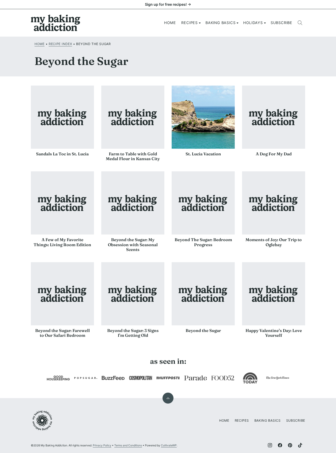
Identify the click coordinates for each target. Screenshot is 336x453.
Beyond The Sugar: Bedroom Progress (203, 242)
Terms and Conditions (128, 445)
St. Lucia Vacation (203, 153)
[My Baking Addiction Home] (56, 23)
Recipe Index (60, 44)
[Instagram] (270, 445)
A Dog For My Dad (274, 153)
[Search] (300, 23)
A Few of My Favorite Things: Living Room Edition (62, 242)
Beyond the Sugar (203, 330)
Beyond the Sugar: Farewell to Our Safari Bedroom (62, 333)
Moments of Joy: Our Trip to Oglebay (273, 242)
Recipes (189, 22)
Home (170, 22)
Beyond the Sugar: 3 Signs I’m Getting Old (133, 333)
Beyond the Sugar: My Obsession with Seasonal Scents (133, 244)
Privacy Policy (102, 445)
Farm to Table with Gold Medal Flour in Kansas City (133, 156)
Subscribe (281, 22)
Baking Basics (220, 22)
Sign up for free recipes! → (168, 4)
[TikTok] (300, 445)
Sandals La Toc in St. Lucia (62, 153)
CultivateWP (169, 445)
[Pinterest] (290, 445)
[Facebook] (280, 445)
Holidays (253, 22)
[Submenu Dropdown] (199, 23)
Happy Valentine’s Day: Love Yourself (273, 333)
